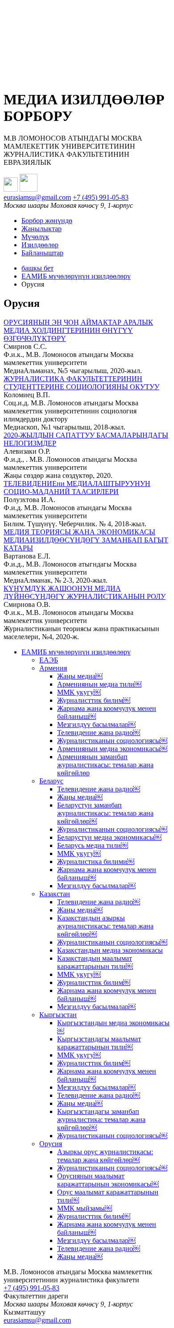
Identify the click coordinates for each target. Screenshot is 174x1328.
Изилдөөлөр (39, 245)
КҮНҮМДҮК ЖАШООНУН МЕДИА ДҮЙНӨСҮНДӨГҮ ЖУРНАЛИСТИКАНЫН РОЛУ (85, 592)
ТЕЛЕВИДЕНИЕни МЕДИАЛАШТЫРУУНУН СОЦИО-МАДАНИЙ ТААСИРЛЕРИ (77, 487)
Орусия (50, 1143)
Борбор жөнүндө (46, 220)
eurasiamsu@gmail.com (37, 197)
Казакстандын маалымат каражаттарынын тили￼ (95, 962)
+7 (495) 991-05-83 (100, 197)
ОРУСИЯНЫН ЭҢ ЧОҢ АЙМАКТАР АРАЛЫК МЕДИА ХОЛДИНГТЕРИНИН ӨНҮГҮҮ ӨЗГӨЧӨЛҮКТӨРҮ (78, 330)
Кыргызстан (58, 1015)
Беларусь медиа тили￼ (92, 845)
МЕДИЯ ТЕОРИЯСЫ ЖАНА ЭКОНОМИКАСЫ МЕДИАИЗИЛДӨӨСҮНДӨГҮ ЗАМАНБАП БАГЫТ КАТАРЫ (86, 540)
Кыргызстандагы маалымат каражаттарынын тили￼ (99, 1043)
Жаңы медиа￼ (80, 676)
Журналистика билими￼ (95, 861)
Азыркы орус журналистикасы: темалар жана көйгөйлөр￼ (105, 1156)
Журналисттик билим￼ (93, 700)
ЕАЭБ (48, 660)
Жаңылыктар (41, 228)
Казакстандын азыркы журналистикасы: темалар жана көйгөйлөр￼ (105, 926)
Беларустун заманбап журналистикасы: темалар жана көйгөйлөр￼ (105, 813)
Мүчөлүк (35, 237)
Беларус (51, 781)
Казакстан (54, 894)
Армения (53, 668)
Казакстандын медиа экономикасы (110, 950)
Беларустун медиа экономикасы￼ (109, 837)
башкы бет (37, 268)
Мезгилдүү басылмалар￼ (96, 724)
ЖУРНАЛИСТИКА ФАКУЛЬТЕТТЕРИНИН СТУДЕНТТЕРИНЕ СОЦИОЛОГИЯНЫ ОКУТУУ (81, 383)
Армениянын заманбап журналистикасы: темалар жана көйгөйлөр (105, 765)
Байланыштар (42, 253)
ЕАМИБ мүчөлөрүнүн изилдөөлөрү (76, 276)
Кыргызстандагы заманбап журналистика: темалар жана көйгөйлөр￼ (101, 1119)
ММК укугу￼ (79, 692)
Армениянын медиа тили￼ (99, 684)
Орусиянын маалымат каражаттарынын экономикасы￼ (108, 1180)
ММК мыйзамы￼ (84, 1208)
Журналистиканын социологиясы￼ (112, 740)
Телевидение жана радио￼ (98, 732)
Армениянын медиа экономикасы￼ (112, 748)
